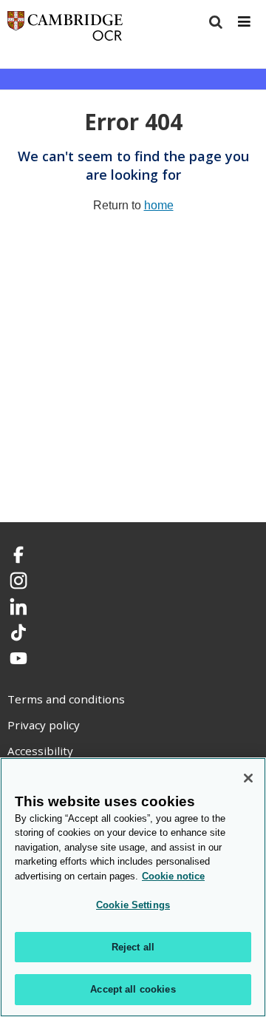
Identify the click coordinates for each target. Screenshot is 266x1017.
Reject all (133, 947)
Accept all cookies (132, 989)
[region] (133, 887)
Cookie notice (173, 876)
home (159, 205)
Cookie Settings (133, 904)
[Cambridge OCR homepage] (65, 29)
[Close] (248, 778)
